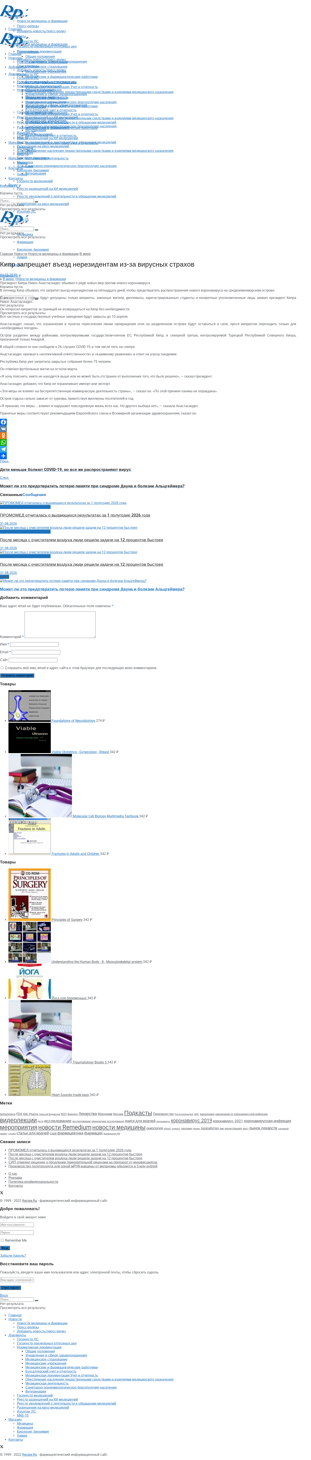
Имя (4, 644)
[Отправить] (148, 456)
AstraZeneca (7, 1114)
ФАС (196, 1114)
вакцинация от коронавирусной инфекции (241, 1114)
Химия (22, 257)
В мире (85, 254)
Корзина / (10, 186)
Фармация (25, 242)
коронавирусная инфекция (267, 1121)
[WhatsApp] (148, 442)
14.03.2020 (8, 275)
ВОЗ (64, 1114)
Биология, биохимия (33, 250)
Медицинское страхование (46, 67)
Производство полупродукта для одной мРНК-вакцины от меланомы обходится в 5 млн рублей (82, 1166)
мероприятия (18, 1127)
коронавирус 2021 (228, 1121)
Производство (163, 1114)
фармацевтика (70, 1133)
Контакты (15, 168)
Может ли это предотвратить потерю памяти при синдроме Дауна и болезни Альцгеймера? (92, 589)
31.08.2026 (8, 524)
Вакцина (72, 1114)
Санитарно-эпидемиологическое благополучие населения (71, 166)
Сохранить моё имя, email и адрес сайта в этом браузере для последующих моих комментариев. (81, 668)
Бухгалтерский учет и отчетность (50, 110)
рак (222, 1128)
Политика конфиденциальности (33, 1182)
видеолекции (18, 1120)
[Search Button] (36, 201)
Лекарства (87, 1113)
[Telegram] (148, 449)
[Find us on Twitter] (1, 176)
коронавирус (163, 1121)
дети (40, 1121)
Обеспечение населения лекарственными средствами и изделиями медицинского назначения (99, 92)
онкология (154, 1128)
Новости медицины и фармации (42, 44)
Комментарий (12, 637)
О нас (12, 1174)
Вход (4, 1295)
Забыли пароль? (13, 1256)
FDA (19, 1114)
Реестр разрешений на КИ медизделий (47, 189)
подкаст (176, 1128)
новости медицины (119, 1127)
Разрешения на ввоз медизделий (43, 204)
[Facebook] (148, 422)
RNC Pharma (30, 1114)
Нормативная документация (39, 51)
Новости (15, 58)
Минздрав (105, 1114)
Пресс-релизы (28, 52)
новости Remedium (64, 1127)
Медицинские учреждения (45, 102)
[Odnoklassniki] (148, 435)
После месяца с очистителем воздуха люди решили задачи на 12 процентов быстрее (81, 540)
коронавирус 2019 (191, 1120)
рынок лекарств (263, 1128)
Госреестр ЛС (28, 75)
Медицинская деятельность (47, 158)
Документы (17, 74)
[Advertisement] (77, 30)
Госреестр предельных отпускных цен (47, 82)
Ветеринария (35, 174)
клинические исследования (107, 1121)
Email (5, 652)
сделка (12, 1133)
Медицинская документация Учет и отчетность (61, 87)
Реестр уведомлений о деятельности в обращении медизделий (66, 196)
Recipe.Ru (29, 1201)
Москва (118, 1114)
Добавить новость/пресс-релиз (41, 59)
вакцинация (207, 1114)
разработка (210, 1128)
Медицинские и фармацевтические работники (61, 77)
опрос (167, 1128)
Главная (15, 54)
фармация (93, 1133)
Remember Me (16, 1240)
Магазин (15, 143)
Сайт (4, 660)
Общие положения (40, 90)
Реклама (15, 1178)
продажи (186, 1128)
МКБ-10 (23, 154)
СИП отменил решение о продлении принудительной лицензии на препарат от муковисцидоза (82, 1162)
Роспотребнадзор (184, 1114)
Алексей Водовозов (49, 1114)
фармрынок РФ (111, 1133)
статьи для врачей (33, 1133)
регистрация (233, 1128)
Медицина (25, 234)
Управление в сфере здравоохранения (56, 94)
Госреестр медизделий (35, 181)
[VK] (148, 428)
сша (53, 1133)
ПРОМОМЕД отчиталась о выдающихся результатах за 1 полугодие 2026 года (75, 515)
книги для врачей (140, 1121)
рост (246, 1128)
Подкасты (138, 1112)
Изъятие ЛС (26, 150)
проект (196, 1128)
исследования (81, 1121)
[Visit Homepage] (14, 19)
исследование (58, 1121)
